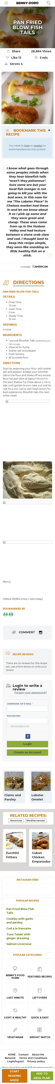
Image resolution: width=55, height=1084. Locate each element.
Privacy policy (36, 1061)
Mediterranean (35, 820)
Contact (23, 1054)
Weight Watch (39, 1037)
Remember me (20, 726)
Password (13, 716)
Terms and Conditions (33, 1058)
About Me (38, 1054)
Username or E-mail (19, 703)
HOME (12, 1054)
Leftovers (39, 997)
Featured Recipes (40, 976)
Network (10, 1058)
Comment (27, 632)
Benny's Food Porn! (15, 976)
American (16, 820)
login (27, 145)
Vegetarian (15, 1037)
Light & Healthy (15, 1017)
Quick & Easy (40, 1017)
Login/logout (15, 1061)
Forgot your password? (30, 692)
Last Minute (15, 997)
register (38, 145)
